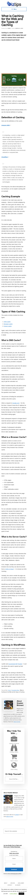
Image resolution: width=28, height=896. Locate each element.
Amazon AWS (5, 125)
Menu (15, 9)
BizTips (14, 4)
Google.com (15, 403)
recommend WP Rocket (15, 664)
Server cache (8, 326)
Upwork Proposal (14, 743)
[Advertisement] (14, 57)
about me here (17, 721)
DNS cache (7, 321)
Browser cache (8, 324)
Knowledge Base (15, 690)
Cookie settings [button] (13, 893)
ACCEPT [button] (21, 893)
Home (9, 690)
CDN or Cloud (9, 569)
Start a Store (14, 761)
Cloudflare (4, 157)
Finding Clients (14, 752)
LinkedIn (17, 814)
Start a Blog (14, 769)
